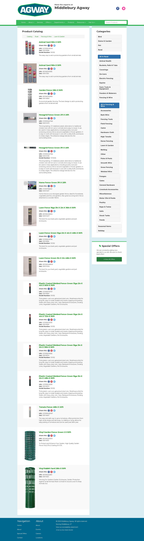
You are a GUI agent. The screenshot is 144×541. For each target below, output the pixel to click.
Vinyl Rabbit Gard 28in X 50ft (52, 468)
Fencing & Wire (46, 36)
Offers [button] (48, 22)
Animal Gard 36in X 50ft (50, 42)
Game (103, 128)
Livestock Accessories (108, 189)
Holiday (101, 231)
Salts (101, 211)
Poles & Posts (106, 158)
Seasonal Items (104, 226)
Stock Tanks (104, 215)
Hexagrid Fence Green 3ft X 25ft (54, 148)
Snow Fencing (107, 167)
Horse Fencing (107, 141)
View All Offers (110, 259)
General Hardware (107, 185)
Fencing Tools (107, 119)
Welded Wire (106, 172)
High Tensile (106, 137)
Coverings (103, 70)
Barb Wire (105, 115)
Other (103, 154)
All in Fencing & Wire (107, 105)
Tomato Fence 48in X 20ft (51, 407)
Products (71, 22)
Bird (100, 37)
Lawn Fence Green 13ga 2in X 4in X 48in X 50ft (60, 233)
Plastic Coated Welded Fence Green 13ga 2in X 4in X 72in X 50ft (60, 315)
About (19, 529)
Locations (39, 538)
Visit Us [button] (91, 22)
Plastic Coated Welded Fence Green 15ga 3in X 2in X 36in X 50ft (60, 346)
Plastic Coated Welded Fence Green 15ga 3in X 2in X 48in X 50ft (60, 377)
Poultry (102, 202)
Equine (102, 83)
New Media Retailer (67, 530)
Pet (99, 45)
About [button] (31, 22)
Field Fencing (106, 124)
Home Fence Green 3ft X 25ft (52, 183)
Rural (36, 36)
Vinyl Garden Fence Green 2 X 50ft (55, 432)
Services (40, 22)
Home (23, 22)
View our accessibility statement (67, 527)
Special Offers (22, 533)
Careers (38, 533)
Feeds (102, 220)
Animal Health (105, 61)
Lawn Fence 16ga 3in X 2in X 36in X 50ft (57, 208)
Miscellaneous (105, 194)
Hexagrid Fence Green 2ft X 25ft (54, 115)
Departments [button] (59, 22)
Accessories (106, 111)
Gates (101, 181)
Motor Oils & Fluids (107, 198)
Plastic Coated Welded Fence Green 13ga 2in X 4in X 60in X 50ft (60, 284)
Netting (104, 150)
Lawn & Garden (59, 36)
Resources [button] (81, 22)
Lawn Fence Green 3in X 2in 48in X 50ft (57, 258)
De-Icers (103, 74)
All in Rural (103, 57)
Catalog (29, 36)
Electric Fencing (106, 78)
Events (38, 529)
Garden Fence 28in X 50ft (51, 90)
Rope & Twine (105, 207)
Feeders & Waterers (107, 93)
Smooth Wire (106, 163)
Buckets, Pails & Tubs (108, 65)
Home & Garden (105, 41)
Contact (20, 538)
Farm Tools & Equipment (104, 88)
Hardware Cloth (107, 132)
